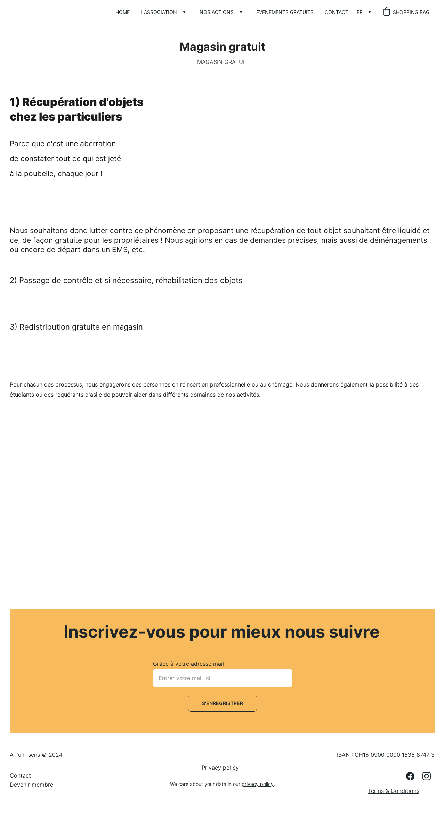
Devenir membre (31, 784)
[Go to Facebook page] (413, 776)
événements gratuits (285, 12)
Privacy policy (220, 767)
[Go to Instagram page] (426, 776)
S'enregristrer (222, 703)
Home (122, 12)
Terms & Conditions (393, 790)
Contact (336, 12)
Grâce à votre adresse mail (188, 663)
